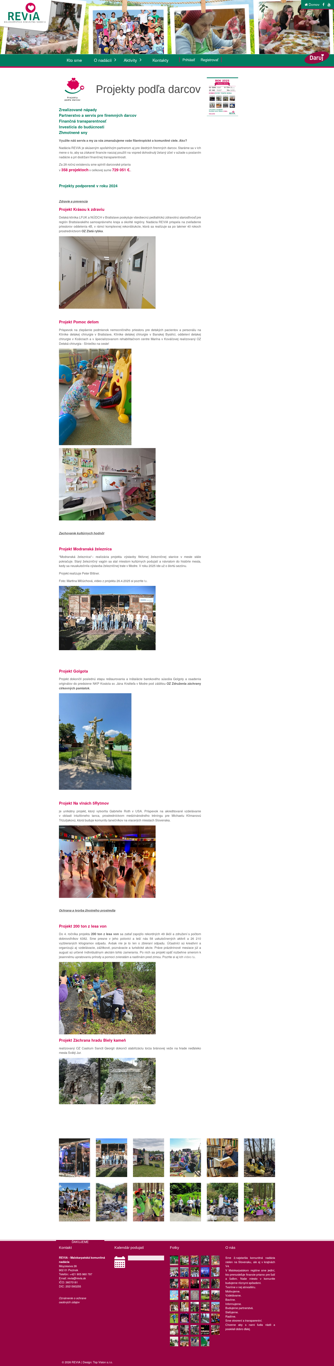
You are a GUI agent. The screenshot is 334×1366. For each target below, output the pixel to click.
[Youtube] (329, 4)
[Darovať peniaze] (319, 57)
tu (145, 581)
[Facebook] (323, 4)
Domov (314, 4)
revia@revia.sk (76, 1278)
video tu (189, 957)
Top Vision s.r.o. (103, 1362)
